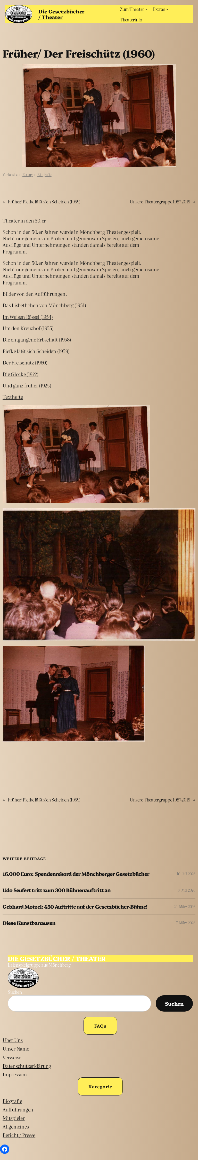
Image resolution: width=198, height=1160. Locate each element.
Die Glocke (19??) (20, 374)
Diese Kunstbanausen (29, 923)
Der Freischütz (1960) (25, 362)
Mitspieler (14, 1118)
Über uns (13, 1040)
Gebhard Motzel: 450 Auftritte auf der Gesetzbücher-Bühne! (75, 906)
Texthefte (13, 396)
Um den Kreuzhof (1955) (28, 328)
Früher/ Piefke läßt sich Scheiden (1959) (44, 201)
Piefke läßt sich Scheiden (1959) (36, 351)
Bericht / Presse (19, 1135)
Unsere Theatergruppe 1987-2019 (160, 201)
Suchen (15, 992)
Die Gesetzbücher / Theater (61, 14)
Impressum (15, 1074)
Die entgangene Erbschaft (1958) (37, 339)
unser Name (16, 1048)
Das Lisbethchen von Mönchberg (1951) (44, 305)
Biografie (44, 174)
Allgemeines (16, 1126)
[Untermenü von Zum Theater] (146, 9)
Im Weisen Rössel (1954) (28, 316)
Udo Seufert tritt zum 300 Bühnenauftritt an (57, 890)
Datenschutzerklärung (27, 1065)
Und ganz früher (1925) (27, 385)
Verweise (12, 1057)
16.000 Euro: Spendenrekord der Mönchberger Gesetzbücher (76, 874)
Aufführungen (18, 1109)
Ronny (27, 174)
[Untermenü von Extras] (167, 9)
